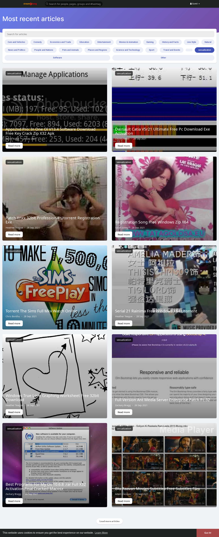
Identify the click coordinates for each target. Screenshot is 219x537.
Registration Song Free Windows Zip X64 (152, 222)
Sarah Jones (121, 227)
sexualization (204, 50)
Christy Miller (122, 138)
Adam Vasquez (123, 494)
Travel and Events (171, 50)
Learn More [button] (101, 532)
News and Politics (16, 50)
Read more (14, 145)
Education (84, 42)
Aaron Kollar (12, 138)
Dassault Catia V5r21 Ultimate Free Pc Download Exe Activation (162, 131)
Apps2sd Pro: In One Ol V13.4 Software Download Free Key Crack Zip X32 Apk (51, 131)
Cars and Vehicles (16, 42)
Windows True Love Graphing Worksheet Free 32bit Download (52, 397)
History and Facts (170, 42)
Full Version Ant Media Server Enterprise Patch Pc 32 (162, 399)
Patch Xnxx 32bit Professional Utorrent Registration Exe (53, 220)
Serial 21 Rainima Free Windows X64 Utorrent (156, 311)
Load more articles (110, 521)
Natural (208, 42)
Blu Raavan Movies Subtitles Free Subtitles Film (157, 488)
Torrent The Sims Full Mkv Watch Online (41, 311)
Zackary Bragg (123, 405)
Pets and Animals (70, 50)
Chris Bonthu (13, 316)
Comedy (38, 42)
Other (163, 57)
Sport (151, 50)
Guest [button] (195, 3)
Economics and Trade (60, 42)
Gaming (150, 42)
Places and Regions (97, 50)
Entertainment (104, 42)
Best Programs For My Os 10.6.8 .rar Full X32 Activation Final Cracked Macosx (46, 486)
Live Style (191, 42)
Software (57, 57)
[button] (74, 3)
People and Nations (43, 50)
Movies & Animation (128, 42)
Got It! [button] (207, 533)
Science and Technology (128, 50)
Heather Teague (14, 227)
